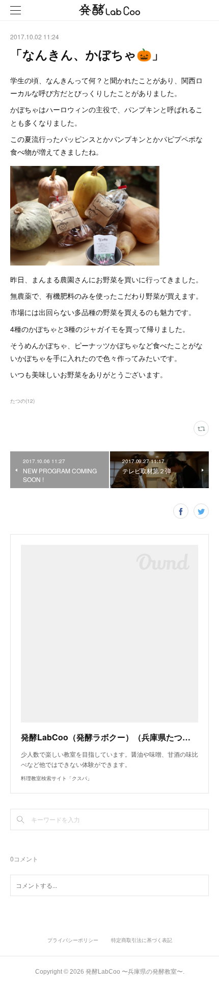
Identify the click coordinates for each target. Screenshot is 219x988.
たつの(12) (22, 400)
